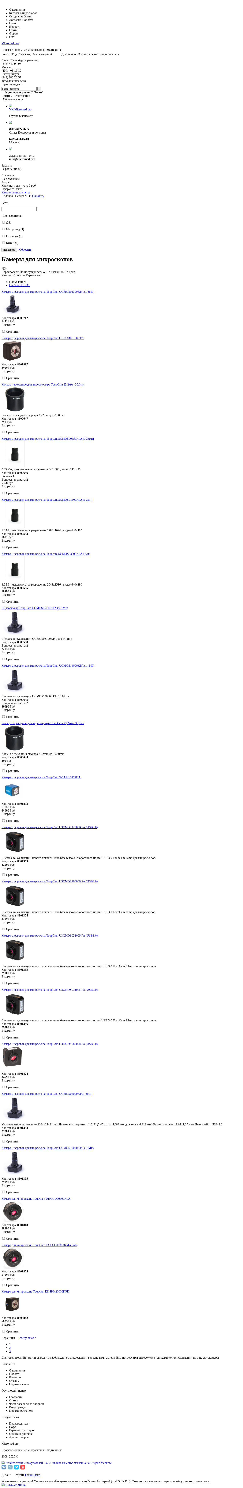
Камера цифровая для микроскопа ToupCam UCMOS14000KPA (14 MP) (48, 665)
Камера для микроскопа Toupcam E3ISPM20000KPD (35, 1291)
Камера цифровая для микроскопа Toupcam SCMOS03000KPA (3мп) (46, 553)
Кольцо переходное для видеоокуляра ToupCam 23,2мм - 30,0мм (43, 384)
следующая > (28, 1337)
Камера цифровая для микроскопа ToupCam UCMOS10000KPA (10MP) (48, 1147)
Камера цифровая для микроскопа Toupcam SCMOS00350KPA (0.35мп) (48, 438)
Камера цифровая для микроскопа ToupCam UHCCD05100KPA (43, 338)
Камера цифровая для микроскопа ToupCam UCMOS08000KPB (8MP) (47, 1093)
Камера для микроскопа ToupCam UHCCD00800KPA (36, 1198)
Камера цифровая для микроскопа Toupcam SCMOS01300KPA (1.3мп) (47, 499)
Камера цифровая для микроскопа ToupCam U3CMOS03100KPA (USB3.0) (50, 989)
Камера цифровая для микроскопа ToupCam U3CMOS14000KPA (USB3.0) (50, 827)
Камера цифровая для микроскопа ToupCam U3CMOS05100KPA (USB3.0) (50, 935)
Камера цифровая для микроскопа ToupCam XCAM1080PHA (41, 777)
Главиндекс (32, 1474)
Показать (38, 195)
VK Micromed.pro (20, 109)
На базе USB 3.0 (19, 285)
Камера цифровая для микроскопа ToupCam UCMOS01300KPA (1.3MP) (48, 291)
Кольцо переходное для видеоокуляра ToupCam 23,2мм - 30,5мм (43, 723)
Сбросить (25, 249)
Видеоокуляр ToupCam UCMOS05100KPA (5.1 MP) (35, 608)
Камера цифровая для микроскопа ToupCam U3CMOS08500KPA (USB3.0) (50, 1043)
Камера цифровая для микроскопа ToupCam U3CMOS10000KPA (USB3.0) (50, 881)
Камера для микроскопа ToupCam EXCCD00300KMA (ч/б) (39, 1245)
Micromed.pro (10, 43)
